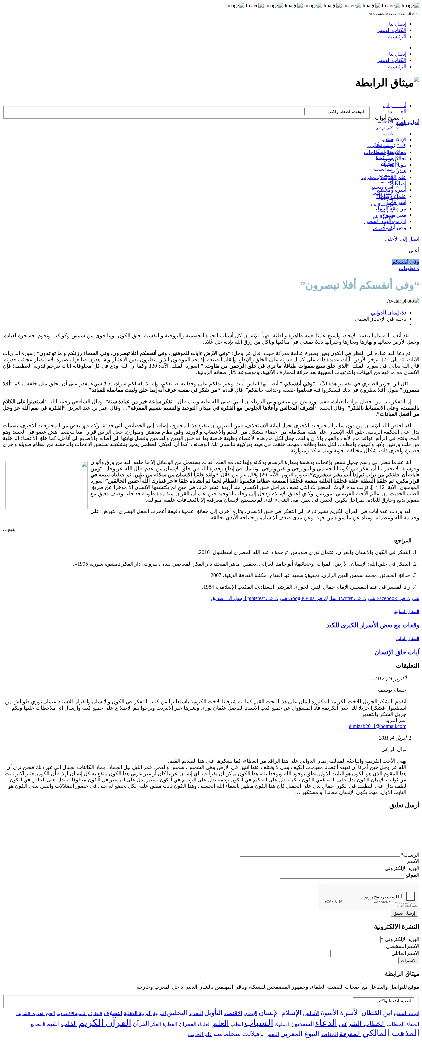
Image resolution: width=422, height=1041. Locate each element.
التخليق (177, 1012)
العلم (220, 1023)
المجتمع (38, 1024)
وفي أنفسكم (392, 227)
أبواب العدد (407, 122)
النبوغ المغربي (299, 1033)
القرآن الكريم (104, 1022)
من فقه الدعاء (381, 205)
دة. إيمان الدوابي (388, 312)
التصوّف (113, 1013)
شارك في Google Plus (312, 598)
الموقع (412, 875)
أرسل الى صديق (228, 598)
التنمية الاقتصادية (72, 1013)
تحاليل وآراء (393, 158)
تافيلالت (253, 1033)
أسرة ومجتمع (391, 190)
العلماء (204, 1024)
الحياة (412, 1024)
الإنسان (269, 1013)
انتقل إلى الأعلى (402, 239)
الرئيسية (397, 36)
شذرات (398, 171)
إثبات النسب (406, 1013)
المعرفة (350, 1033)
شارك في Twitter (356, 598)
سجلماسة (227, 1033)
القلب (69, 1023)
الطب (236, 1024)
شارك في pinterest (266, 598)
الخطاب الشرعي (362, 1023)
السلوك (282, 1024)
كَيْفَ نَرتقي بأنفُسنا (386, 146)
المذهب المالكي (390, 1033)
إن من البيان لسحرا (385, 221)
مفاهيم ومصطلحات (385, 152)
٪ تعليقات (409, 268)
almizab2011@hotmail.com (377, 726)
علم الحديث (200, 1034)
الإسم (413, 861)
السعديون (302, 1024)
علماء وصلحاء (391, 196)
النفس (272, 1034)
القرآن (141, 1023)
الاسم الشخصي (402, 946)
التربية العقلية (138, 1013)
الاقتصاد (233, 1013)
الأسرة (350, 1013)
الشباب (258, 1022)
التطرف (95, 1013)
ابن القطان (376, 1013)
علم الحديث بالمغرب (383, 177)
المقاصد (329, 1034)
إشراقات (396, 202)
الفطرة (170, 1024)
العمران (187, 1024)
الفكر (155, 1024)
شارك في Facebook (397, 598)
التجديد (196, 1013)
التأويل (213, 1012)
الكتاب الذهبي (391, 30)
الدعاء (326, 1023)
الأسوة (330, 1012)
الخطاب (395, 1024)
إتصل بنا (397, 24)
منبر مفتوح (394, 215)
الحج (50, 1013)
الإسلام (291, 1013)
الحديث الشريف (30, 1013)
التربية (159, 1013)
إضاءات (387, 181)
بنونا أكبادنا (395, 165)
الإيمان (250, 1013)
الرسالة (409, 855)
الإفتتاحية (385, 122)
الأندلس (311, 1013)
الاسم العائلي (405, 953)
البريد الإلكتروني (402, 868)
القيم (53, 1023)
